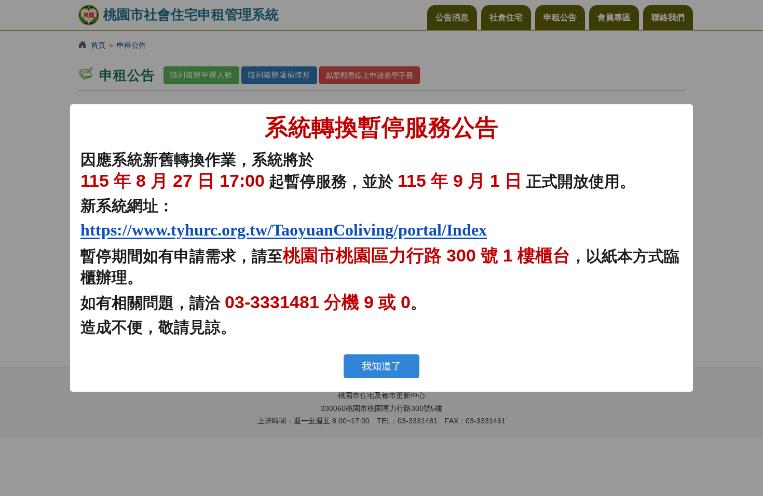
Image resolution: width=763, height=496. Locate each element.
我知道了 (381, 366)
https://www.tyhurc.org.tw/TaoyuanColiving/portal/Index (283, 230)
